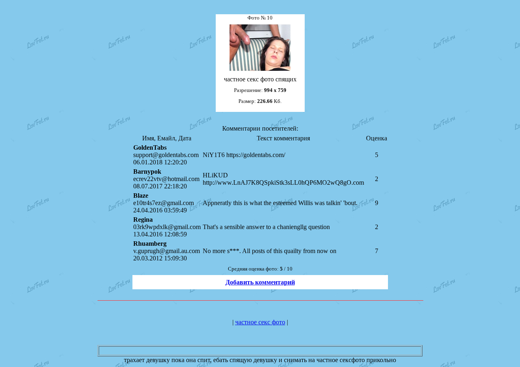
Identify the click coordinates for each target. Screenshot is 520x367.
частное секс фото (260, 322)
